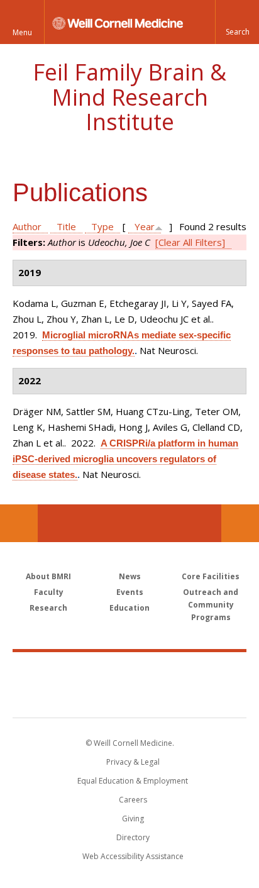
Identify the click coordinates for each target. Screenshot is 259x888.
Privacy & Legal (133, 762)
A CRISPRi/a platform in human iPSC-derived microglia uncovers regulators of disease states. (125, 459)
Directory (133, 837)
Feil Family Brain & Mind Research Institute (129, 97)
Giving (133, 818)
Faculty (48, 592)
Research (48, 607)
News (130, 576)
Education (129, 607)
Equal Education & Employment (132, 780)
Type (102, 226)
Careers (133, 799)
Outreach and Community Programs (210, 605)
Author (27, 226)
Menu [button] (22, 32)
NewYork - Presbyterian (130, 697)
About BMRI (48, 576)
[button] (237, 22)
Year (145, 226)
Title (66, 226)
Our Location (19, 523)
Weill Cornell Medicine (129, 671)
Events (129, 592)
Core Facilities (211, 576)
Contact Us (240, 523)
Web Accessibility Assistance (133, 856)
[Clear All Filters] (190, 242)
